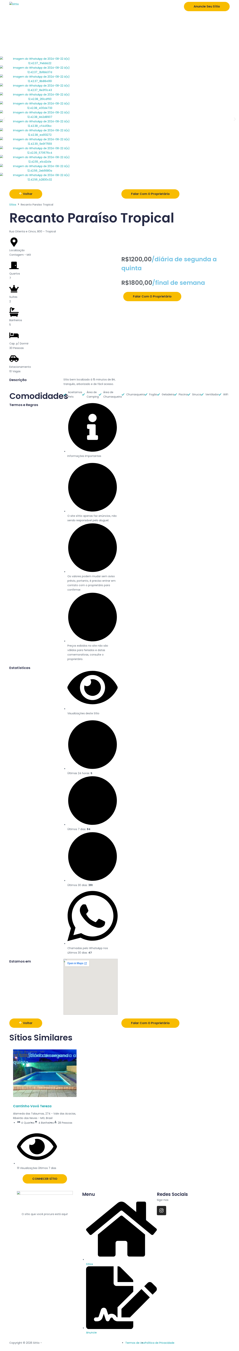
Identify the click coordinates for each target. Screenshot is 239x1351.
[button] (4, 119)
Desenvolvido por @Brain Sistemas (65, 1343)
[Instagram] (161, 1210)
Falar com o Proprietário (150, 194)
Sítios (12, 204)
